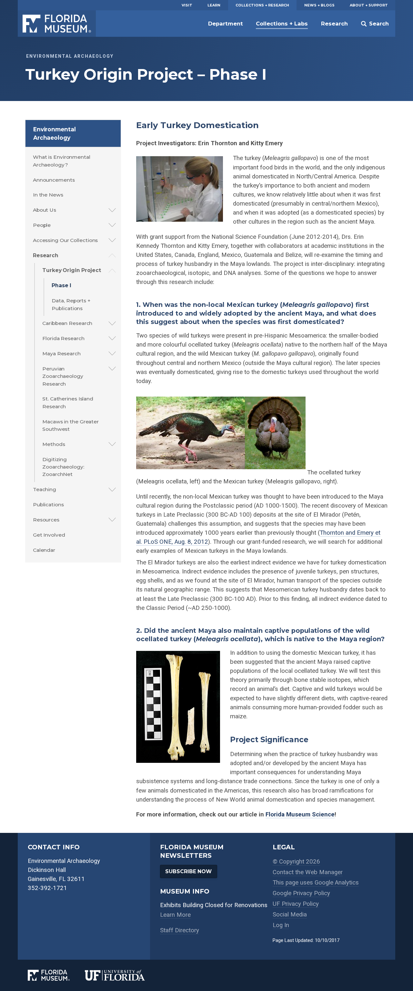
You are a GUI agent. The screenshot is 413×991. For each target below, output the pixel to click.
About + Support (369, 5)
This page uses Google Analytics (316, 882)
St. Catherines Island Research (67, 402)
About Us (44, 210)
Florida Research (63, 338)
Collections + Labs (282, 23)
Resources (46, 520)
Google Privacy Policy (301, 893)
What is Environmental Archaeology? (61, 160)
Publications (48, 504)
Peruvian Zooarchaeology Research (62, 376)
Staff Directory (179, 930)
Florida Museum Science (300, 814)
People (42, 225)
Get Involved (49, 535)
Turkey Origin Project (71, 270)
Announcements (54, 180)
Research (334, 23)
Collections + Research (262, 5)
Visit (187, 5)
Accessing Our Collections (65, 240)
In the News (48, 195)
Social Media (290, 914)
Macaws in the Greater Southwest (70, 425)
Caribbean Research (67, 323)
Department (225, 23)
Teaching (44, 489)
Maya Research (61, 353)
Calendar (44, 550)
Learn (213, 5)
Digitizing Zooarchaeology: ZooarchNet (63, 467)
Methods (53, 444)
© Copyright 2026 (296, 861)
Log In (281, 925)
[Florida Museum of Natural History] (56, 975)
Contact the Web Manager (308, 872)
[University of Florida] (122, 975)
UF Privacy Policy (296, 903)
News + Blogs (319, 5)
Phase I (61, 285)
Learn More (175, 914)
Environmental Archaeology (54, 133)
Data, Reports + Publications (71, 304)
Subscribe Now (188, 871)
